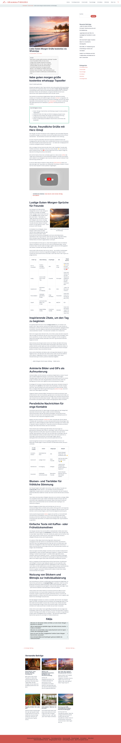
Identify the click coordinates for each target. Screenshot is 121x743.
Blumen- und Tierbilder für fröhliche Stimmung (41, 68)
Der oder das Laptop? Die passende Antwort (65, 672)
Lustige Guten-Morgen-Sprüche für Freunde (40, 62)
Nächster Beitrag (70, 648)
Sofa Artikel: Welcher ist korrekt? (49, 707)
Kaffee (63, 155)
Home (68, 2)
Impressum (46, 738)
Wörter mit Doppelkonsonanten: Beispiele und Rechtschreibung (48, 673)
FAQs (31, 73)
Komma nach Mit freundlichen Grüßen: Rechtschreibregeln (64, 708)
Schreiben (99, 2)
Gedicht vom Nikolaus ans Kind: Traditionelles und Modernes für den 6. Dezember (87, 55)
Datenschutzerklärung (34, 738)
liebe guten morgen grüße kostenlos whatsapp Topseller (43, 59)
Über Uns (113, 2)
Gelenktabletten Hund (41, 739)
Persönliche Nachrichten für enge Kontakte (40, 67)
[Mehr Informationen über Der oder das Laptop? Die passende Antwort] (65, 664)
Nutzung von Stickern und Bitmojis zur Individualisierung (43, 71)
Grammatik (84, 2)
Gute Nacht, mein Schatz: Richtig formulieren (30, 673)
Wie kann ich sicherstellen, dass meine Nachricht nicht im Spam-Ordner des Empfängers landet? (48, 630)
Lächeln (58, 98)
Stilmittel (106, 2)
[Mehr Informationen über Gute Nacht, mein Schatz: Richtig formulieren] (32, 664)
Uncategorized (83, 78)
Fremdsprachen (76, 2)
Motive (46, 514)
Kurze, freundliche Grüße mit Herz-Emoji (39, 61)
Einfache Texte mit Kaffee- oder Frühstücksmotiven (42, 70)
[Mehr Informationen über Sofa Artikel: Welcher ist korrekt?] (49, 699)
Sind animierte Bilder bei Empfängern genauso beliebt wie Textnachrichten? (46, 637)
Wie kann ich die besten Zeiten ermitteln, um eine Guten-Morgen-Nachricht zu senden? (48, 623)
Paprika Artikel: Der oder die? (32, 707)
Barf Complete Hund (81, 739)
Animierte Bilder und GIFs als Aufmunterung (40, 65)
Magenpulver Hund (55, 739)
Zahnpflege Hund (68, 739)
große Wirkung (57, 162)
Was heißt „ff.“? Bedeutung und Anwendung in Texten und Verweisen (87, 48)
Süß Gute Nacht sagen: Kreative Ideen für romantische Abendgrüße (87, 42)
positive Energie (58, 389)
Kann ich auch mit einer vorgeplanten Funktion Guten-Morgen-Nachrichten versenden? (47, 634)
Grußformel (47, 419)
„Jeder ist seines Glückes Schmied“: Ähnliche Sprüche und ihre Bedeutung (87, 28)
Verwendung (52, 101)
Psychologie (92, 2)
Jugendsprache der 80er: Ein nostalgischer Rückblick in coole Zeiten (87, 35)
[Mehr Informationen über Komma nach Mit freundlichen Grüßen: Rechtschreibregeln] (65, 699)
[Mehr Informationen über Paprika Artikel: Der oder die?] (32, 699)
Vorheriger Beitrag (28, 648)
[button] (118, 2)
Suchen (81, 14)
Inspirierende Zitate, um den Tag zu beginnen (40, 64)
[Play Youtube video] (49, 179)
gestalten (51, 102)
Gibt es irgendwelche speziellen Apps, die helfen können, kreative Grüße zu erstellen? (48, 627)
